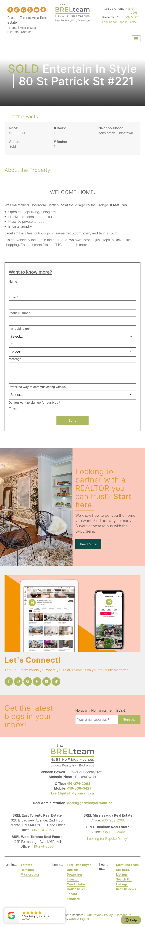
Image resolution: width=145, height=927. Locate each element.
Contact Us (123, 915)
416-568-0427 (128, 17)
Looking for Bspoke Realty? (120, 22)
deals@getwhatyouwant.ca (89, 802)
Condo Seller (76, 884)
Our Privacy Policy (100, 915)
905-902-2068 (113, 820)
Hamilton (27, 869)
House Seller (76, 889)
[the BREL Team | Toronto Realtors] (72, 12)
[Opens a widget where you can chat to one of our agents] (130, 920)
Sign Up (129, 719)
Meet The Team (127, 865)
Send (72, 420)
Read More (88, 544)
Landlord (73, 899)
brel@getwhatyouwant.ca (72, 793)
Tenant (72, 894)
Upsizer (72, 869)
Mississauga (30, 874)
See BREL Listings (123, 872)
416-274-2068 (132, 10)
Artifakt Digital (79, 919)
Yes (14, 409)
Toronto (26, 865)
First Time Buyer (79, 865)
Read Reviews (126, 889)
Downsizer (74, 874)
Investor (73, 879)
